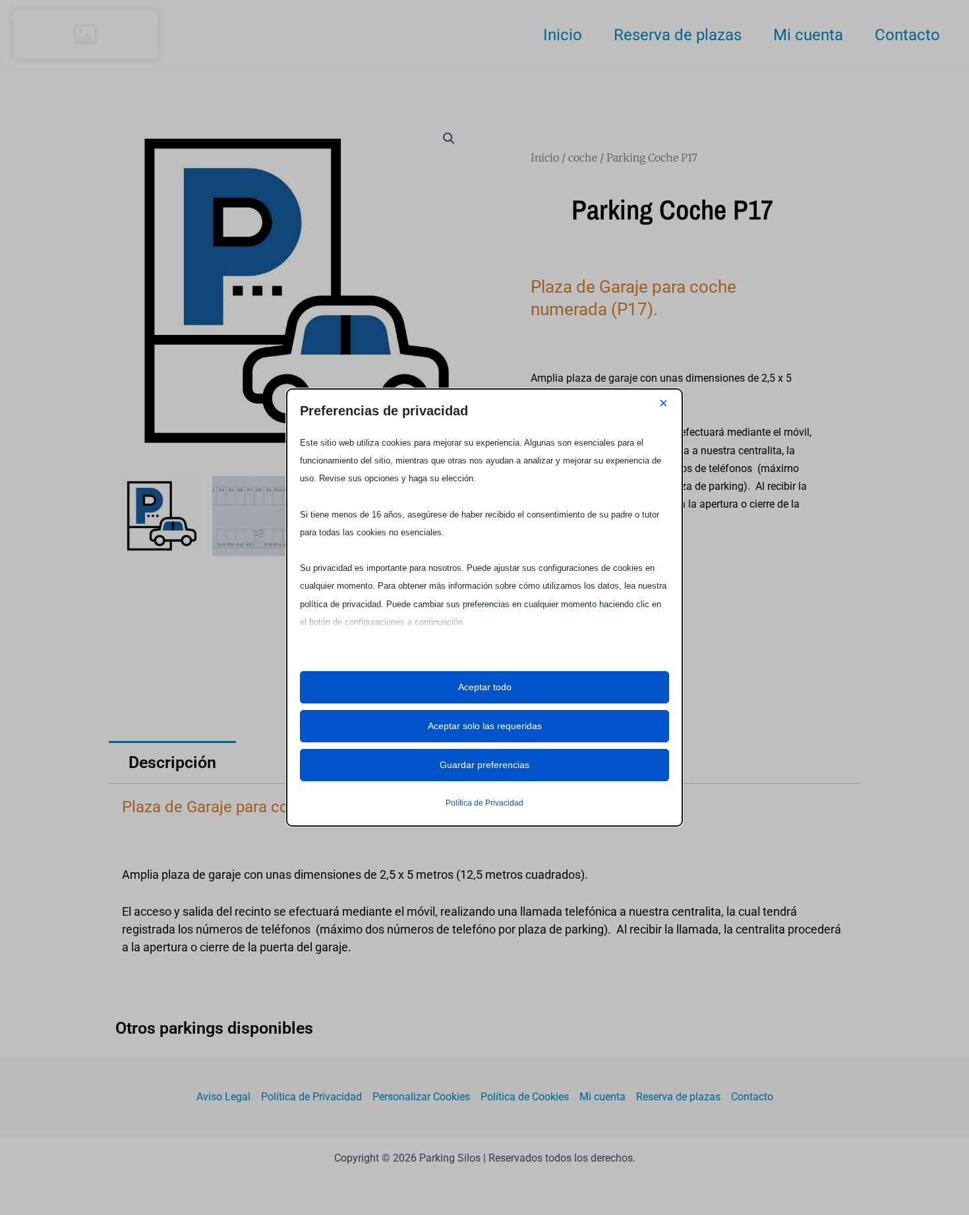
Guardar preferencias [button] (484, 764)
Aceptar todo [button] (485, 687)
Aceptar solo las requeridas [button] (485, 726)
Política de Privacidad (484, 803)
